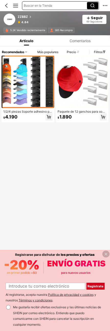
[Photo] (7, 30)
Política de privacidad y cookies (71, 295)
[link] (10, 20)
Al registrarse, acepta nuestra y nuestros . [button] (51, 297)
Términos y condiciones (35, 300)
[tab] (26, 40)
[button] (6, 5)
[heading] (48, 17)
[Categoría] (15, 5)
